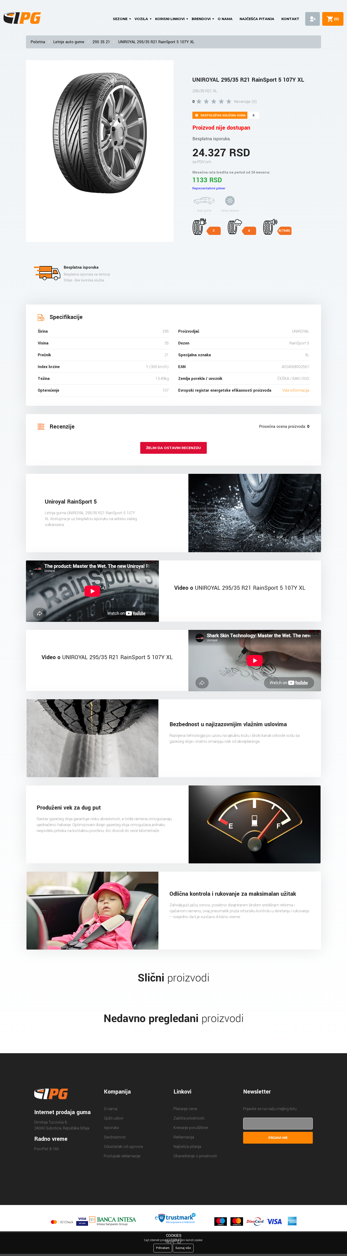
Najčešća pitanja (257, 19)
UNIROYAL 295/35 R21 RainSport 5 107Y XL (156, 42)
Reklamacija (184, 1137)
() (335, 19)
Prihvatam (162, 1248)
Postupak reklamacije (122, 1156)
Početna (38, 42)
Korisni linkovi (170, 19)
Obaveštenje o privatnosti (195, 1156)
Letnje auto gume (68, 42)
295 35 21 (101, 42)
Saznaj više (183, 1248)
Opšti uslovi (113, 1118)
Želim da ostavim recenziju (173, 448)
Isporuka (111, 1127)
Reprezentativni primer (208, 188)
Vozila (141, 19)
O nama (225, 19)
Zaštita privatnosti (189, 1118)
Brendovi (201, 19)
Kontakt (290, 19)
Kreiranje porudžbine (191, 1127)
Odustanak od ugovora (123, 1146)
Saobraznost (115, 1137)
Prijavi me (278, 1138)
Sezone (120, 19)
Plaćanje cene (185, 1109)
